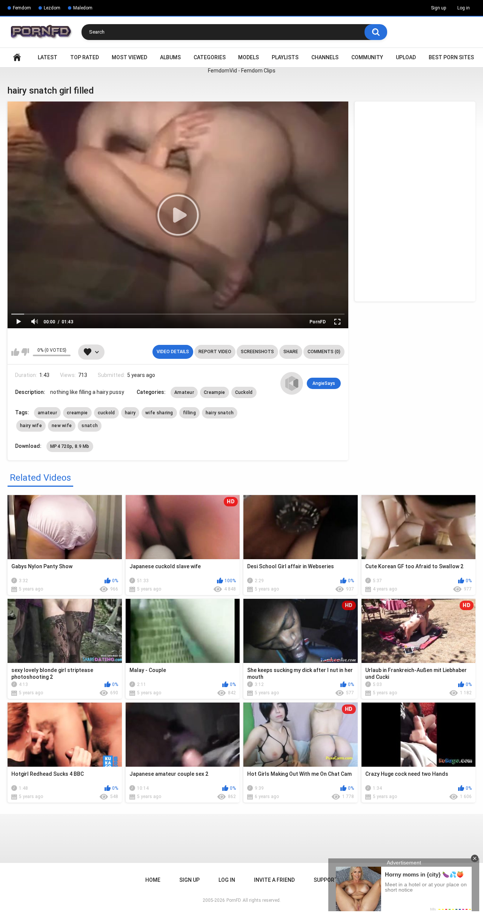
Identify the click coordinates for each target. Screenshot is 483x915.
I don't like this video (25, 352)
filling (189, 412)
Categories (210, 57)
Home (17, 57)
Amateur (184, 392)
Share (290, 351)
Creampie (214, 392)
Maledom (82, 8)
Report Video (214, 351)
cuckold (106, 412)
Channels (324, 57)
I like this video (15, 352)
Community (367, 57)
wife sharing (159, 412)
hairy (130, 412)
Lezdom (52, 8)
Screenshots (257, 351)
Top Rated (84, 57)
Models (248, 57)
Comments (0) (324, 351)
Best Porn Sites (451, 57)
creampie (77, 412)
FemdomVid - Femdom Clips (241, 71)
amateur (47, 412)
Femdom (22, 8)
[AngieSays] (291, 383)
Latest (47, 57)
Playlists (285, 57)
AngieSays (323, 383)
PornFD (317, 321)
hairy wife (31, 425)
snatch (90, 425)
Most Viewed (129, 57)
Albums (170, 57)
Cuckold (244, 392)
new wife (62, 425)
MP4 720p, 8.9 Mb (69, 446)
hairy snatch (220, 412)
